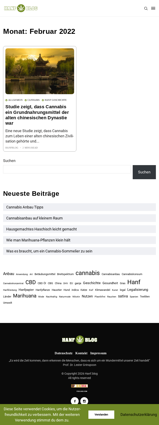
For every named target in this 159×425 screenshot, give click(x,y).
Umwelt (7, 302)
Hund (67, 289)
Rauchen (111, 296)
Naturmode (65, 296)
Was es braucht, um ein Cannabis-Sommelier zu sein (49, 251)
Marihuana (24, 296)
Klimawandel (102, 289)
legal (122, 289)
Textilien (145, 296)
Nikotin (76, 296)
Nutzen (87, 296)
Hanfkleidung (10, 290)
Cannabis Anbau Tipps (24, 207)
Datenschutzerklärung (138, 414)
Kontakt (81, 353)
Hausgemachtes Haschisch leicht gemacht (41, 229)
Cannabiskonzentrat (13, 283)
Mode (41, 296)
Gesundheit (110, 283)
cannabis (88, 272)
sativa (123, 296)
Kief (91, 290)
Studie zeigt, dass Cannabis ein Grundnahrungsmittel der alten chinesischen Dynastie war (37, 115)
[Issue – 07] (79, 339)
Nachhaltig (51, 296)
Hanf (133, 282)
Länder (7, 296)
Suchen (9, 160)
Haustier (57, 289)
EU (71, 283)
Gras (122, 283)
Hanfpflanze (43, 289)
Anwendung (22, 274)
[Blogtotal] (79, 385)
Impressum (98, 353)
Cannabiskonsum (132, 274)
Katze (84, 289)
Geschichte (92, 283)
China (58, 283)
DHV (65, 283)
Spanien (134, 296)
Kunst (115, 290)
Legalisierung (137, 289)
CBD (30, 282)
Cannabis (34, 100)
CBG (50, 283)
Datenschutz (64, 353)
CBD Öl (42, 283)
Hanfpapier (26, 290)
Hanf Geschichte (56, 100)
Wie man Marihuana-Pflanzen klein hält (38, 240)
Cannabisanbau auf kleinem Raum (34, 218)
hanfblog (11, 147)
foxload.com (82, 391)
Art (31, 274)
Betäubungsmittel (45, 274)
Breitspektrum (65, 274)
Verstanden (101, 414)
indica (75, 289)
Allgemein (15, 100)
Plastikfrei (100, 296)
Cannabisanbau (111, 274)
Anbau (8, 273)
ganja (78, 283)
